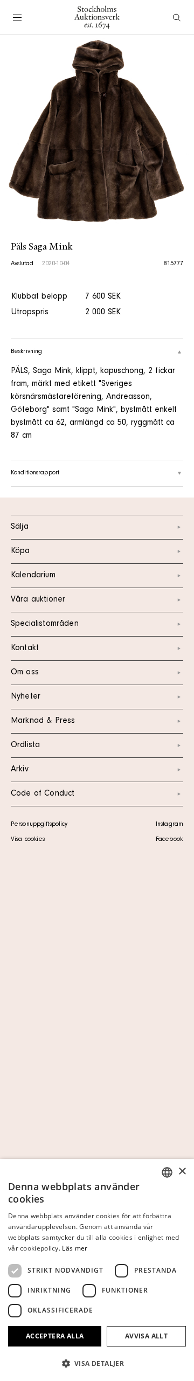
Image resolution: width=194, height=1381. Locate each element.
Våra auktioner (38, 600)
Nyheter (25, 697)
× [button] (182, 1172)
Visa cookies (28, 840)
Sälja (20, 527)
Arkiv (20, 769)
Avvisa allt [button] (146, 1336)
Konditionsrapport (35, 473)
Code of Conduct (42, 794)
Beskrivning (26, 352)
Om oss (25, 672)
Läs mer (74, 1248)
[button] (97, 1363)
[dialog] (97, 1270)
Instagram (169, 824)
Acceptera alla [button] (55, 1336)
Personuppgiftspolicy (39, 824)
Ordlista (25, 745)
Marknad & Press (43, 721)
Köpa (20, 551)
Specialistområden (45, 624)
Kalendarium (33, 575)
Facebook (169, 840)
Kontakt (25, 648)
